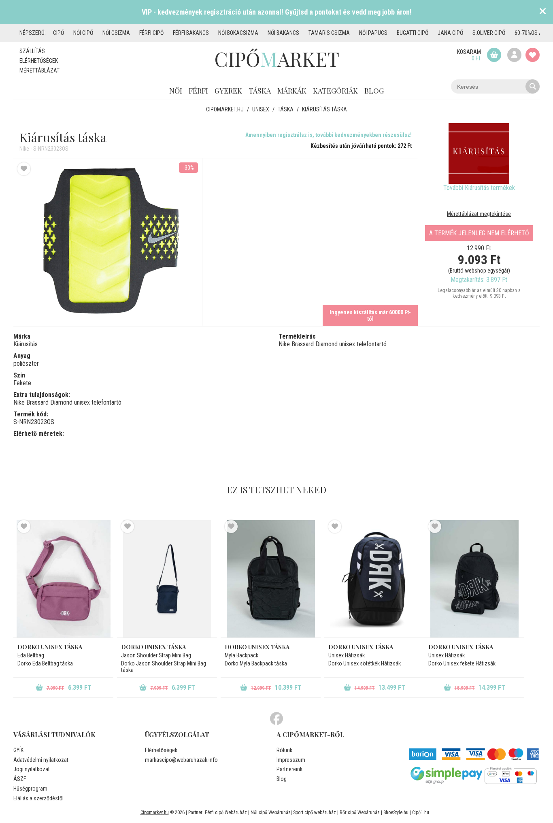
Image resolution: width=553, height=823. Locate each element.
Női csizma (116, 33)
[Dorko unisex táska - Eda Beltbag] (63, 579)
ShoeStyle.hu (395, 812)
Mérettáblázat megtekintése (479, 214)
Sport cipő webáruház (314, 812)
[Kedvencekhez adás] (23, 168)
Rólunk (284, 750)
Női (175, 91)
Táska (260, 91)
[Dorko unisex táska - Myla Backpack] (271, 579)
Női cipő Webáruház (271, 812)
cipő (58, 33)
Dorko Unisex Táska (360, 647)
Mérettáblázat (39, 70)
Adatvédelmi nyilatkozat (40, 760)
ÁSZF (19, 779)
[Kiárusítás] (479, 153)
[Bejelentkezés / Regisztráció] (514, 55)
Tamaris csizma (329, 33)
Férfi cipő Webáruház (226, 812)
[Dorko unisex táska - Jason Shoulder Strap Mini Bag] (167, 579)
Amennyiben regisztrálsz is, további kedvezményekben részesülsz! (328, 135)
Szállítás (32, 51)
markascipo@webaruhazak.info (181, 760)
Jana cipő (450, 33)
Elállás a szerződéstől (38, 798)
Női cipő (83, 33)
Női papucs (373, 33)
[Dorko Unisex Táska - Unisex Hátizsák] (374, 579)
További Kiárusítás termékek (479, 188)
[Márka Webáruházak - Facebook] (276, 719)
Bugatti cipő (412, 33)
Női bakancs (283, 33)
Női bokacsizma (238, 33)
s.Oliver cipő (488, 33)
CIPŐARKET (276, 59)
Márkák (291, 91)
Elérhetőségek (38, 61)
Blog (374, 91)
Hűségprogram (30, 788)
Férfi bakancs (191, 33)
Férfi (198, 91)
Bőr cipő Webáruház (360, 812)
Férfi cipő (151, 33)
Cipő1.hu (420, 812)
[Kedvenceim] (532, 55)
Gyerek (228, 91)
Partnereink (289, 769)
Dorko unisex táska (49, 647)
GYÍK (18, 750)
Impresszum (290, 760)
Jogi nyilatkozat (31, 769)
